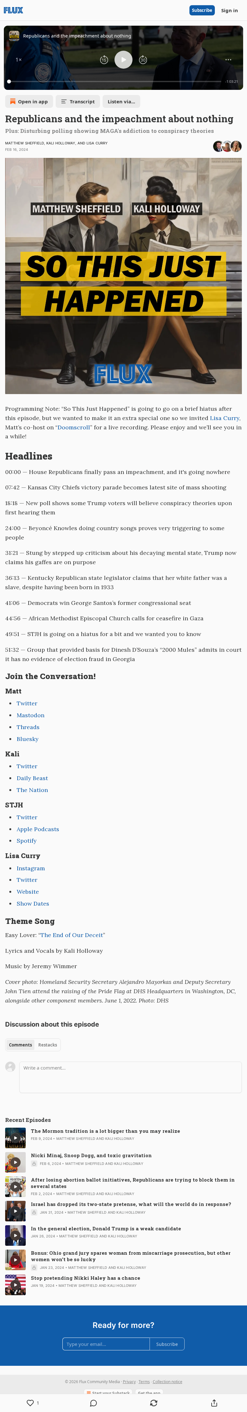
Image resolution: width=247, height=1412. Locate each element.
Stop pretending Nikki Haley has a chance (85, 1278)
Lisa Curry (97, 143)
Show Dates (33, 903)
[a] (15, 1138)
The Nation (32, 790)
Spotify (27, 840)
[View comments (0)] (93, 1403)
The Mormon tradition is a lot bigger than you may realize (105, 1131)
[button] (18, 60)
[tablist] (33, 1044)
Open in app (33, 101)
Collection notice (167, 1381)
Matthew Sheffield (24, 143)
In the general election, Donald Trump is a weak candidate (106, 1228)
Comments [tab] (20, 1045)
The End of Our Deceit (72, 935)
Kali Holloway (61, 143)
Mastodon (30, 715)
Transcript (82, 101)
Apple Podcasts (38, 829)
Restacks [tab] (47, 1045)
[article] (123, 1138)
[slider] (115, 81)
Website (28, 891)
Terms (144, 1381)
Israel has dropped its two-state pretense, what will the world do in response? (131, 1204)
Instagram (31, 868)
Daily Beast (32, 778)
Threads (28, 727)
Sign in (229, 10)
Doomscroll (74, 427)
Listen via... (121, 101)
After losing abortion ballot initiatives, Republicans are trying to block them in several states (133, 1182)
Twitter (27, 703)
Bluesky (28, 739)
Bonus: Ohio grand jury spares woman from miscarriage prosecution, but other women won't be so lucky (131, 1256)
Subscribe (202, 10)
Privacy (129, 1381)
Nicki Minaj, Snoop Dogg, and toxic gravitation (91, 1155)
